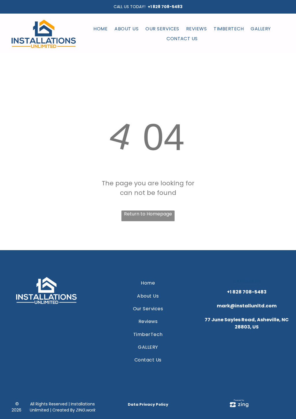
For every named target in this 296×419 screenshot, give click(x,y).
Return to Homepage (148, 214)
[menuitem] (100, 29)
